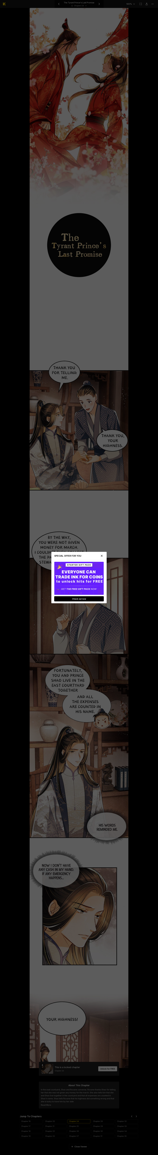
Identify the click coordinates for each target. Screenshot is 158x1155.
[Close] (102, 556)
